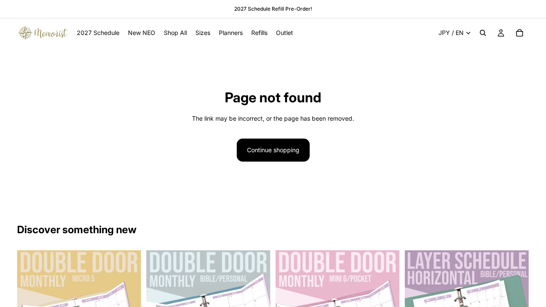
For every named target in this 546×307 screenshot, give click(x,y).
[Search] (482, 32)
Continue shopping (273, 150)
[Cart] (519, 32)
